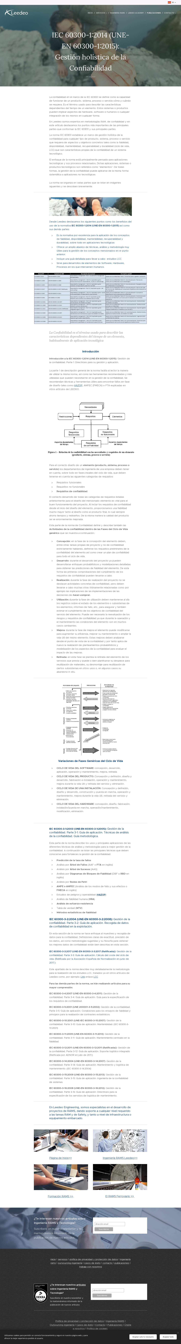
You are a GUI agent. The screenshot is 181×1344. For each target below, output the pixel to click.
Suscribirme (100, 1220)
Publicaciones (115, 1325)
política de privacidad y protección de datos (94, 1259)
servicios (62, 1259)
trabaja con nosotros (90, 1266)
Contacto (100, 1325)
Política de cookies (97, 1328)
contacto (108, 1263)
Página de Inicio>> (60, 1158)
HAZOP (101, 894)
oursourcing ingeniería (70, 1263)
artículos (71, 1218)
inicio (53, 1259)
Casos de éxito (84, 1325)
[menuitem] (91, 13)
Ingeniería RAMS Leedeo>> (120, 1158)
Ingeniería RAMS (115, 1321)
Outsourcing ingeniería (62, 1325)
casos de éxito (92, 1263)
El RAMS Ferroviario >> (119, 1196)
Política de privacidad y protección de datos (79, 1321)
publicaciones (121, 1263)
